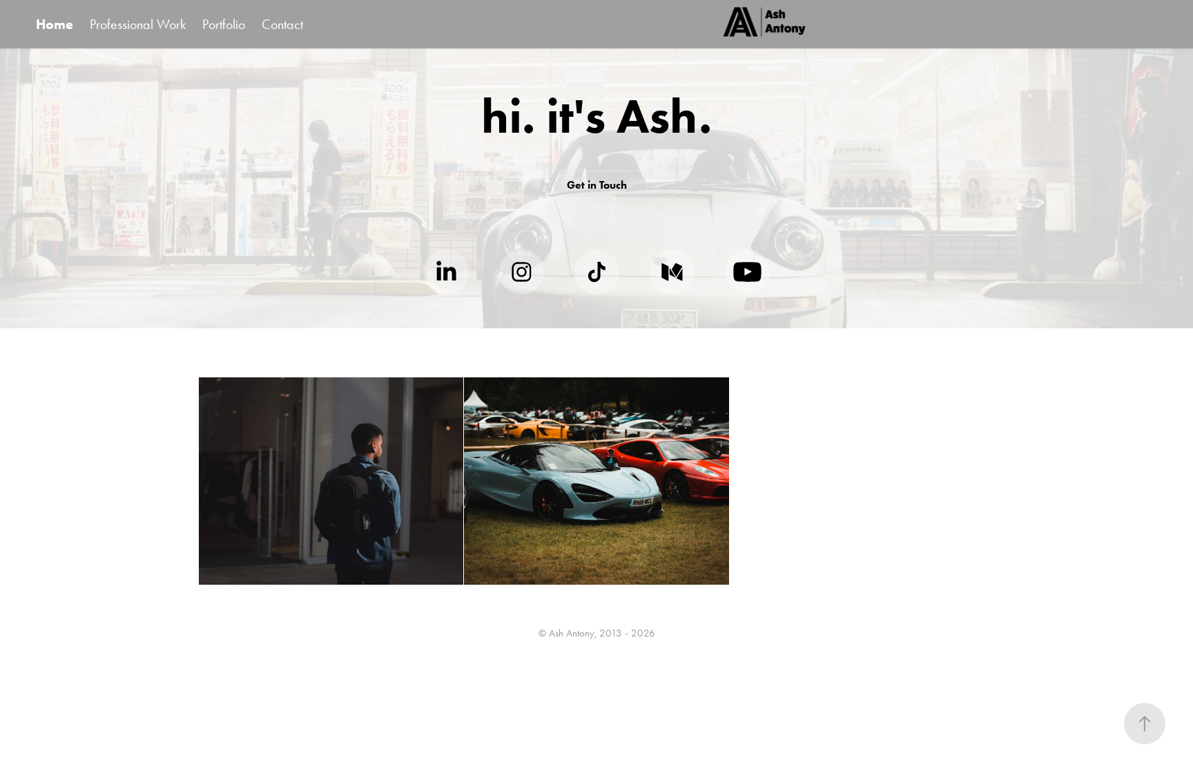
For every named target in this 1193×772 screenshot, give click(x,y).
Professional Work (138, 24)
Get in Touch (597, 184)
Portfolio (223, 24)
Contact (282, 24)
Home (54, 24)
